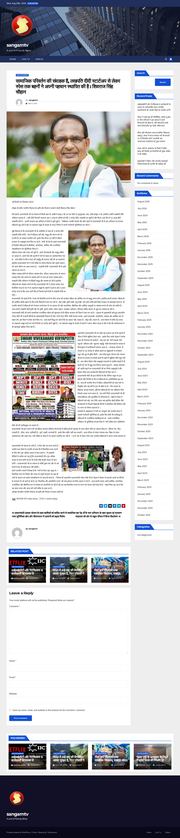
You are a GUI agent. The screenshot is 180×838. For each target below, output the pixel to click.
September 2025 (145, 278)
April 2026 (142, 229)
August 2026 (143, 201)
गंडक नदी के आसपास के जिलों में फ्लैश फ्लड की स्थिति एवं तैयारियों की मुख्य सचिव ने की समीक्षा (153, 151)
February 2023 (144, 487)
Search (141, 73)
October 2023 (143, 431)
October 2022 (143, 515)
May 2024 (142, 383)
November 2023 (145, 424)
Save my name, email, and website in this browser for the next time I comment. (49, 710)
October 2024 (143, 348)
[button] (166, 59)
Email (12, 677)
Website (13, 694)
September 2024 (145, 355)
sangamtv (17, 45)
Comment (14, 606)
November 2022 (145, 508)
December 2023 (145, 417)
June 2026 (142, 215)
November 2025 (145, 264)
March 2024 (143, 396)
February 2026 (144, 243)
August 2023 (143, 445)
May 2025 (142, 299)
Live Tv (26, 59)
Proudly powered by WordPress (19, 832)
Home (12, 59)
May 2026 (142, 222)
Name (12, 661)
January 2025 (143, 327)
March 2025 (143, 313)
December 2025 (145, 257)
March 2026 (143, 236)
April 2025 (142, 306)
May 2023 (142, 466)
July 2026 (142, 208)
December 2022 (145, 501)
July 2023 (142, 452)
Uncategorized (22, 75)
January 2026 (143, 250)
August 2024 (143, 362)
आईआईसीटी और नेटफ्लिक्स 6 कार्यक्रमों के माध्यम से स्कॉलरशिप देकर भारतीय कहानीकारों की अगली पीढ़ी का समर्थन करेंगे (154, 107)
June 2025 (142, 292)
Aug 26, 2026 (19, 765)
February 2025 (144, 320)
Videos (39, 59)
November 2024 (145, 341)
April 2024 (142, 390)
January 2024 (143, 410)
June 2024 (142, 376)
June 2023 (142, 459)
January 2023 (143, 494)
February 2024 (144, 403)
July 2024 (142, 369)
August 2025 (143, 285)
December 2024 (145, 334)
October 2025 (143, 271)
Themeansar (52, 832)
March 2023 (143, 480)
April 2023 (142, 473)
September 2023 (145, 438)
